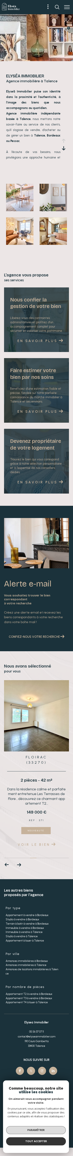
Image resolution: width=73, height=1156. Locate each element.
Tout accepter (36, 1141)
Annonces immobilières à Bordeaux (27, 960)
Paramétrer (36, 1130)
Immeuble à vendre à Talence (24, 932)
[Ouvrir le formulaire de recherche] (57, 7)
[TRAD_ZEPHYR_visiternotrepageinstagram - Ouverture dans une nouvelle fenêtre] (42, 1071)
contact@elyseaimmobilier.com (36, 1036)
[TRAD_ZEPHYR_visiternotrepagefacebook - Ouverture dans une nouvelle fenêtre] (20, 1071)
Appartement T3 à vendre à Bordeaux (29, 998)
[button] (19, 864)
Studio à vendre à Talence (22, 936)
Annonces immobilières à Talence (26, 965)
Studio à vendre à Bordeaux (22, 919)
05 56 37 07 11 (36, 1031)
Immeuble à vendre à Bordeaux (25, 927)
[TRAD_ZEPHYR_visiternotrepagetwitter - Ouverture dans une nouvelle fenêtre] (31, 1071)
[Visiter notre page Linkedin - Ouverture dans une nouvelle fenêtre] (53, 1071)
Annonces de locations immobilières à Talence (32, 971)
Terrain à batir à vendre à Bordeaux (27, 923)
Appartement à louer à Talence (25, 940)
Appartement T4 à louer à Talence (27, 1002)
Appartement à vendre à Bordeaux (27, 915)
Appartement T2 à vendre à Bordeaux (29, 993)
